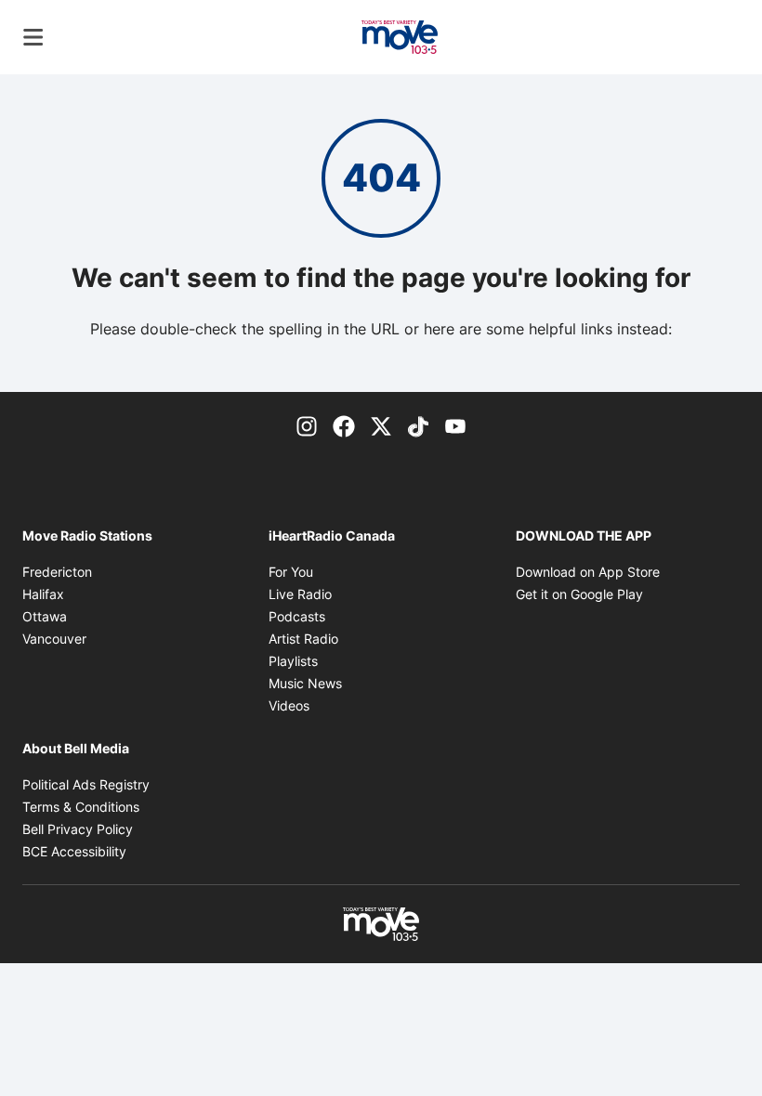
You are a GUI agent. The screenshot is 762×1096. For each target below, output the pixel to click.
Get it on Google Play (579, 594)
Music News (305, 683)
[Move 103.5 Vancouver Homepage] (399, 37)
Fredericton (57, 572)
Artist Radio (303, 638)
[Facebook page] (344, 425)
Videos (289, 705)
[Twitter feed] (381, 425)
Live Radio (300, 594)
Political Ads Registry (86, 784)
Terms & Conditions (80, 807)
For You (291, 572)
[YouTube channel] (455, 425)
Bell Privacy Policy (77, 829)
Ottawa (44, 616)
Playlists (293, 661)
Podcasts (297, 616)
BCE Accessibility (74, 851)
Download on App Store (588, 572)
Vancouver (54, 638)
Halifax (43, 594)
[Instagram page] (307, 425)
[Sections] (33, 37)
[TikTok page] (418, 425)
